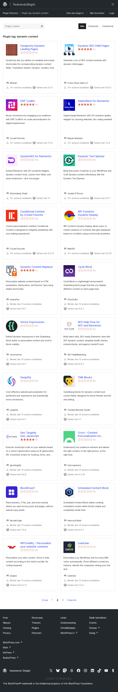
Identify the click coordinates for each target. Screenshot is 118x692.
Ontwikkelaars (67, 627)
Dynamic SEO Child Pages (93, 45)
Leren (63, 617)
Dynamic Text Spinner (91, 156)
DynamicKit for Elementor (36, 156)
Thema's (36, 622)
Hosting (7, 627)
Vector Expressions (32, 322)
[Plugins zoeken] (42, 26)
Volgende (71, 600)
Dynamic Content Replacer (36, 266)
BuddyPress (11, 657)
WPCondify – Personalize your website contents (35, 545)
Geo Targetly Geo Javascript (29, 434)
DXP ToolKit (27, 100)
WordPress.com (12, 642)
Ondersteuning (68, 622)
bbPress (9, 652)
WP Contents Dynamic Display (88, 213)
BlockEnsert (27, 487)
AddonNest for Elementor (93, 100)
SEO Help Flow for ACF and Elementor (89, 324)
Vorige (45, 600)
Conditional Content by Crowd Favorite (32, 213)
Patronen (36, 633)
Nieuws (7, 622)
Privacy (7, 633)
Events (93, 622)
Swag (93, 633)
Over (5, 617)
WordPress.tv (69, 633)
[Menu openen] (113, 4)
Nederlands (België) (20, 670)
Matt (7, 647)
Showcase (37, 617)
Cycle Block (85, 266)
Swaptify (25, 377)
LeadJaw (83, 543)
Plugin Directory (10, 13)
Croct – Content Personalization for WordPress (89, 434)
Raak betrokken (97, 617)
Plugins (35, 627)
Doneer (94, 627)
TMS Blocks (85, 377)
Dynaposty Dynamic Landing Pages (32, 47)
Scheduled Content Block (93, 487)
